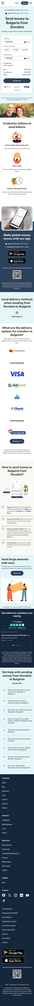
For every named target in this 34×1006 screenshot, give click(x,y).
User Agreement (7, 908)
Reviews (4, 807)
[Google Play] (17, 253)
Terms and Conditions (15, 99)
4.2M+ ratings (18, 14)
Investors (5, 803)
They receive (7, 54)
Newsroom (5, 791)
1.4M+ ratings (18, 10)
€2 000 (15, 50)
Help (3, 882)
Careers (4, 799)
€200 (7, 50)
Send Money (6, 820)
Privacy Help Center (8, 929)
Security (4, 934)
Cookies (4, 942)
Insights (4, 870)
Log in (17, 3)
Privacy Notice (6, 917)
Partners (4, 857)
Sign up (24, 3)
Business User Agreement (10, 913)
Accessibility (6, 938)
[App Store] (17, 260)
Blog (3, 786)
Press (3, 795)
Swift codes (6, 849)
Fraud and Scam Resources (10, 853)
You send (6, 38)
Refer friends (6, 866)
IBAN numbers (6, 861)
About (4, 782)
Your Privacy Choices (9, 925)
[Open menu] (31, 3)
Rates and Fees (7, 845)
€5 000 (24, 50)
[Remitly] (2, 3)
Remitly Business (7, 824)
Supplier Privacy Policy (9, 921)
